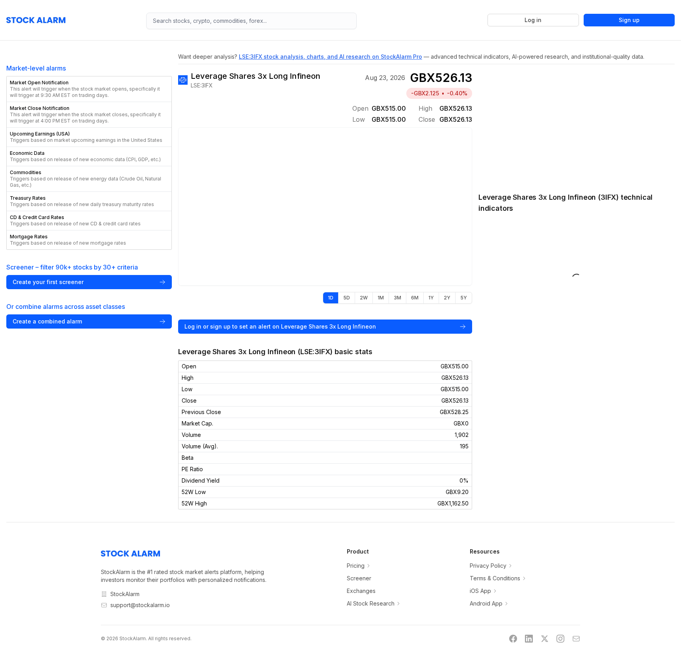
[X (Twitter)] (545, 639)
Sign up (629, 20)
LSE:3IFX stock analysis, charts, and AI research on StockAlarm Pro (330, 56)
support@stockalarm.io (140, 605)
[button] (89, 89)
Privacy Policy (488, 565)
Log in (533, 20)
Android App (486, 603)
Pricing (356, 565)
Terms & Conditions (495, 578)
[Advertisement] (576, 124)
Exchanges (361, 590)
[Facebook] (513, 639)
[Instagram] (560, 639)
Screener (359, 578)
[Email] (576, 639)
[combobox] (251, 21)
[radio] (330, 297)
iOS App (480, 590)
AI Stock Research (370, 603)
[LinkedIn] (529, 639)
